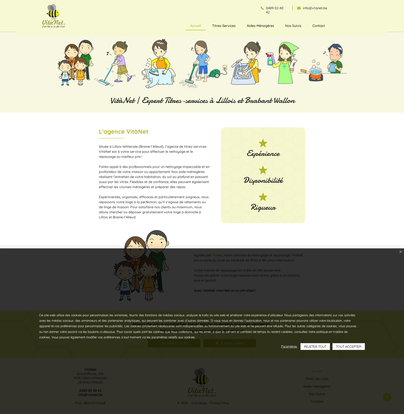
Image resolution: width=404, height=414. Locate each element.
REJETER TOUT (315, 347)
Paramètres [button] (289, 346)
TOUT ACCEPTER (348, 347)
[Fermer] (400, 252)
